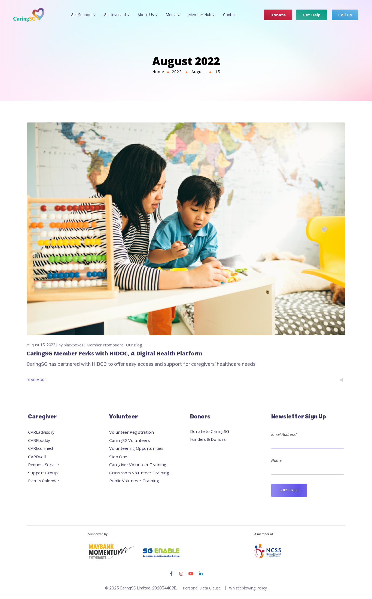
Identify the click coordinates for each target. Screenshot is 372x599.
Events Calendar (43, 481)
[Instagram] (181, 573)
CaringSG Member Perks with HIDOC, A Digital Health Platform (114, 353)
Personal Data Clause (202, 588)
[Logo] (28, 14)
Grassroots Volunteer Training (139, 472)
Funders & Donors (207, 439)
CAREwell (37, 456)
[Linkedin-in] (201, 573)
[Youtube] (191, 573)
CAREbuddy (39, 440)
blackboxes (73, 345)
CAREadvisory (41, 432)
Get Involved (115, 14)
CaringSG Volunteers (129, 440)
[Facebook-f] (171, 573)
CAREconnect (40, 448)
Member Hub (199, 14)
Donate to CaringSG (209, 431)
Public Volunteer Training (134, 481)
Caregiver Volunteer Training (137, 464)
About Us (146, 14)
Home (158, 71)
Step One (118, 456)
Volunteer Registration (131, 432)
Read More (37, 379)
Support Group (42, 472)
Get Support (81, 14)
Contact (230, 14)
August (198, 71)
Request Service (43, 464)
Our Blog (134, 345)
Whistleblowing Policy (248, 588)
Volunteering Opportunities (136, 448)
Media (171, 14)
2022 (177, 71)
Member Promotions (105, 345)
